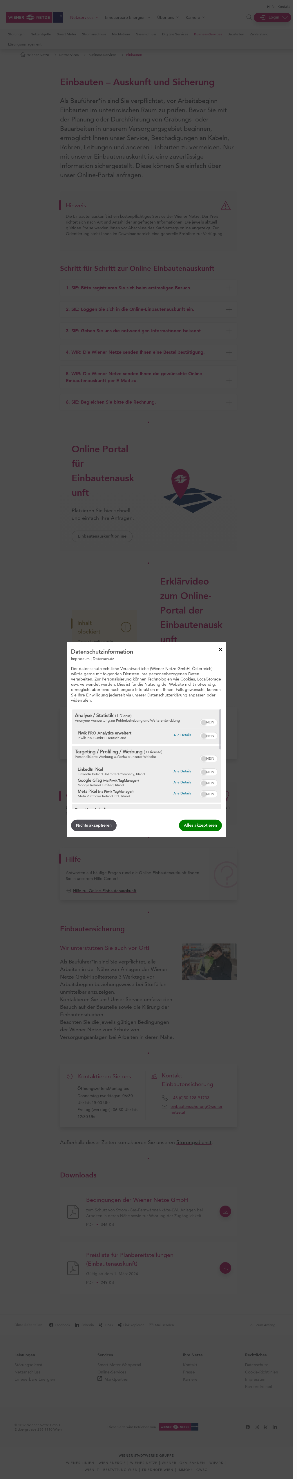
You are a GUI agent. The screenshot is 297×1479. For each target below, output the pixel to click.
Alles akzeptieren (200, 825)
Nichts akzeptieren (94, 825)
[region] (146, 759)
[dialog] (146, 739)
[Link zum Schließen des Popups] (220, 649)
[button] (203, 722)
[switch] (208, 721)
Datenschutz (103, 658)
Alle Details (182, 734)
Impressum (80, 658)
